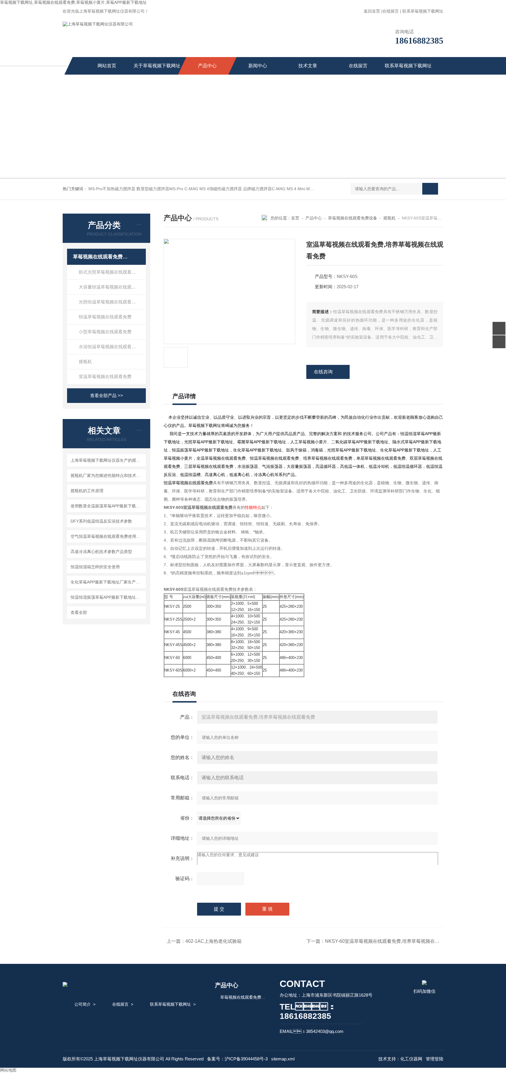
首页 (295, 218)
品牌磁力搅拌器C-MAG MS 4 (269, 188)
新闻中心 (257, 65)
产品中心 (207, 65)
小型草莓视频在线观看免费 (105, 331)
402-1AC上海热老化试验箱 (213, 941)
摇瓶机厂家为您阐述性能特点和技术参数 (107, 475)
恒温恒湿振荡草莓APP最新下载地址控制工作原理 (107, 597)
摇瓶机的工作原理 (87, 490)
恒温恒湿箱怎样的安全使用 (95, 566)
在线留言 (390, 11)
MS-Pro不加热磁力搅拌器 (111, 188)
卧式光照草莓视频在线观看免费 (109, 271)
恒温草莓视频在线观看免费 (105, 316)
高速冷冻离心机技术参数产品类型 (101, 551)
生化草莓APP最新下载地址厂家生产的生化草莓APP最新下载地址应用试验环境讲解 (107, 582)
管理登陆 (434, 1058)
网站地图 (8, 1070)
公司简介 (82, 1004)
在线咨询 (323, 371)
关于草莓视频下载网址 (157, 65)
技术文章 (307, 65)
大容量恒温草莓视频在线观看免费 (112, 286)
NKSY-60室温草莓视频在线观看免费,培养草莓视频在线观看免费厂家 (396, 941)
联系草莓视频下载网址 (422, 11)
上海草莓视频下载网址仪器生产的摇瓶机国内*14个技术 (107, 460)
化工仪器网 (411, 1058)
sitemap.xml (283, 1058)
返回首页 (372, 11)
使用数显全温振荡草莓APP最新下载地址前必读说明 (107, 506)
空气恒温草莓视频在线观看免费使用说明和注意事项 (107, 536)
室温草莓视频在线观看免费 (105, 376)
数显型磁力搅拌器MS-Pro (159, 188)
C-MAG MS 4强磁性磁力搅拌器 (213, 188)
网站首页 (107, 65)
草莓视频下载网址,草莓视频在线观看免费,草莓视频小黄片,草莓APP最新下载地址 (73, 2)
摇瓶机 (85, 361)
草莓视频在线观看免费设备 (101, 257)
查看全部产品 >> (106, 395)
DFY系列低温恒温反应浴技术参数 (101, 521)
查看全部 (79, 612)
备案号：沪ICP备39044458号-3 (237, 1058)
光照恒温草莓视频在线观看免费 (109, 301)
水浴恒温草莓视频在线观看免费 (109, 346)
